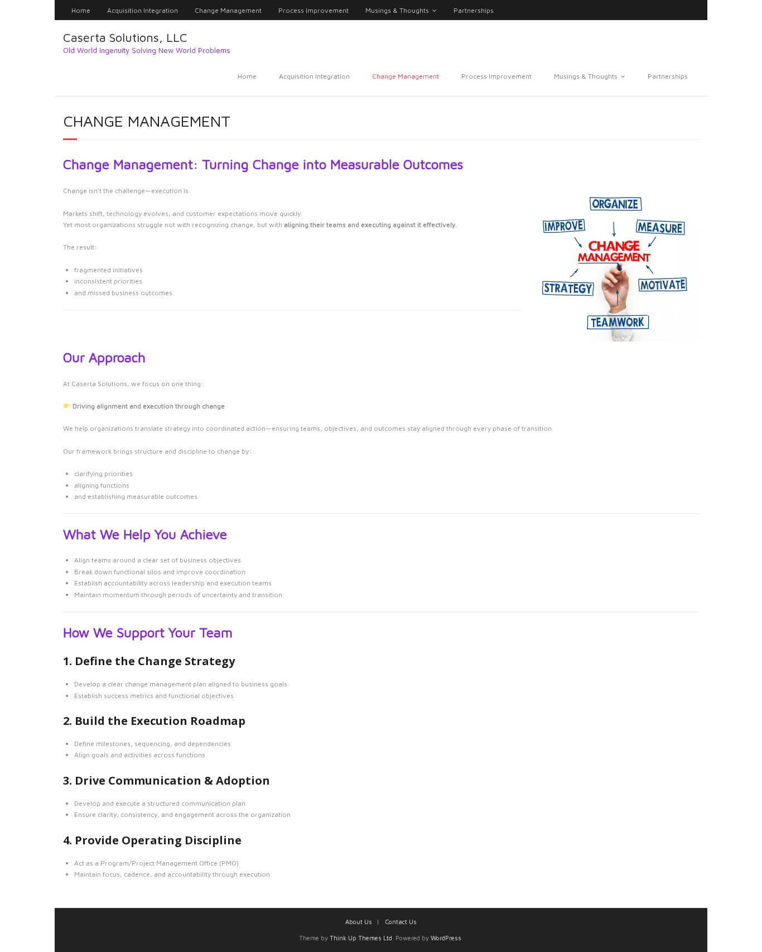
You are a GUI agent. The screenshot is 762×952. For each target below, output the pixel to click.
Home (80, 10)
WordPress (446, 937)
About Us (358, 921)
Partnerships (474, 10)
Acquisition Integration (142, 10)
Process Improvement (313, 10)
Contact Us (401, 921)
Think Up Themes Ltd (361, 937)
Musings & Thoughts (397, 10)
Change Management (228, 10)
